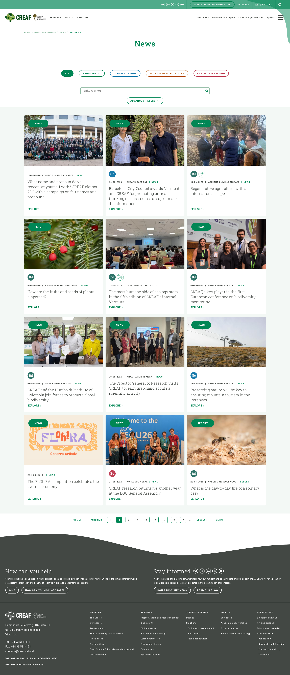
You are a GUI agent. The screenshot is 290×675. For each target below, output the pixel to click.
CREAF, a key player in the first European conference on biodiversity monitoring (223, 296)
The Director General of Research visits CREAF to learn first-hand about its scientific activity (143, 388)
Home (27, 32)
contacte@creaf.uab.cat (19, 651)
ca (263, 5)
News (63, 32)
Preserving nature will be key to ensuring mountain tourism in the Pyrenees (220, 394)
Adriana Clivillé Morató (224, 182)
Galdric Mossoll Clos (222, 482)
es (270, 5)
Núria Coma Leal (137, 482)
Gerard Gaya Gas (137, 182)
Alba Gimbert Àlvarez (59, 175)
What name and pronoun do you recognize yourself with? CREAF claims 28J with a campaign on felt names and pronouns (62, 189)
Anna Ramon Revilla (221, 285)
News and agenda (45, 32)
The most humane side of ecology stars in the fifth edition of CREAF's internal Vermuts (143, 296)
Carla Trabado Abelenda (61, 285)
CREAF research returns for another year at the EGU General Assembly (145, 491)
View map (11, 634)
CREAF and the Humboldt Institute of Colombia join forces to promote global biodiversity (61, 394)
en (256, 5)
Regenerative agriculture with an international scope (219, 191)
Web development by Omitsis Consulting (24, 664)
